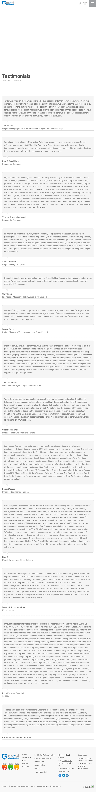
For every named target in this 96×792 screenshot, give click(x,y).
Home (4, 81)
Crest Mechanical (40, 772)
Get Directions (63, 771)
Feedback (38, 768)
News (24, 761)
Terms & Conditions (48, 786)
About (9, 81)
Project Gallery (39, 765)
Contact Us (26, 767)
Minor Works (39, 762)
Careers (25, 764)
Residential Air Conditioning (44, 755)
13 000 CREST (67, 761)
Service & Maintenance (42, 758)
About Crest (26, 758)
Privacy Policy (35, 786)
